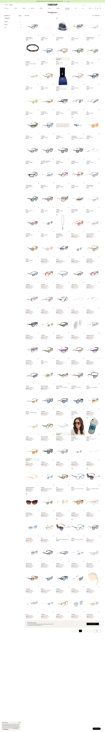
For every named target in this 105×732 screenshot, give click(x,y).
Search (84, 4)
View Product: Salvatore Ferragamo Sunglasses (47, 378)
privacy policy (6, 729)
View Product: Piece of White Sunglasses (77, 454)
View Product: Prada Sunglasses (47, 352)
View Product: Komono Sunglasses (32, 103)
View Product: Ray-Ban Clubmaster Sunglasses (32, 403)
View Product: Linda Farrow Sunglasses (93, 454)
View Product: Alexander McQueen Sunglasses (47, 429)
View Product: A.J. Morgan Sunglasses (32, 581)
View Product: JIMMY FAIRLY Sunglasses (93, 251)
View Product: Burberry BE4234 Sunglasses (47, 581)
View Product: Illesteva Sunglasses (77, 327)
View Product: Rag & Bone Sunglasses (77, 352)
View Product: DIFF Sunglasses (47, 530)
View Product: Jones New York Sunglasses (77, 276)
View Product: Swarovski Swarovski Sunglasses (32, 53)
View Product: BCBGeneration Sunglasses (32, 352)
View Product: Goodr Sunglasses (32, 454)
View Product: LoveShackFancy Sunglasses (62, 429)
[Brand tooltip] (7, 24)
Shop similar (58, 59)
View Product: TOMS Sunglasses (77, 53)
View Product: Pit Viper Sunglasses (77, 302)
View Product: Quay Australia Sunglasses (62, 505)
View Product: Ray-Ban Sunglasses (77, 251)
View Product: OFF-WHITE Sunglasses (32, 226)
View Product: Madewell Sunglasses (47, 479)
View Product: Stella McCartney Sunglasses (77, 201)
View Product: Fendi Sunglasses (93, 201)
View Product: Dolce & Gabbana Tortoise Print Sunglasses (62, 378)
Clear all (20, 15)
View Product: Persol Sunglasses (62, 53)
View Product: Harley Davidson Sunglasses (32, 555)
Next (97, 630)
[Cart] (100, 8)
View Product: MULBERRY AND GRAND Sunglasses (47, 153)
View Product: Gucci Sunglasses (32, 606)
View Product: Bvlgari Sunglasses (62, 251)
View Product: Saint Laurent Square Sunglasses (77, 378)
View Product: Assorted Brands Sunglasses (32, 29)
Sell (11, 4)
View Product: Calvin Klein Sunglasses (47, 53)
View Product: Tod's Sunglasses (32, 201)
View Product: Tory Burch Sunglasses (62, 177)
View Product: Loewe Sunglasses (47, 226)
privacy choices (15, 727)
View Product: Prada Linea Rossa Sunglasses (93, 177)
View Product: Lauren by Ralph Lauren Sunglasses (32, 479)
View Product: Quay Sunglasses (93, 103)
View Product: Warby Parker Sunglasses (47, 505)
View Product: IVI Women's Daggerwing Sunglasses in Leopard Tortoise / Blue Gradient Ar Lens (93, 479)
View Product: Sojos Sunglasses (62, 479)
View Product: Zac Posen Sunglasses (62, 103)
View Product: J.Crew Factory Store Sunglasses (62, 29)
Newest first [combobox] (97, 15)
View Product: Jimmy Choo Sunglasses (47, 177)
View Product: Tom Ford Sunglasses (77, 177)
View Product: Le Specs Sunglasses (32, 79)
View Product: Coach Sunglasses (77, 29)
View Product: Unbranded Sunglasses (47, 29)
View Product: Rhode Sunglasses (77, 226)
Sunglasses (6, 18)
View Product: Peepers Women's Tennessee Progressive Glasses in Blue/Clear (77, 479)
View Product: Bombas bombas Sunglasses (93, 429)
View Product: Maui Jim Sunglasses (32, 128)
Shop (7, 4)
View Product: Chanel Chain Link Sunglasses (93, 378)
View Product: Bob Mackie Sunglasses (77, 429)
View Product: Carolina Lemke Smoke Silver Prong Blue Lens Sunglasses (77, 128)
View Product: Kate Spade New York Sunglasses (93, 29)
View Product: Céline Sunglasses (47, 201)
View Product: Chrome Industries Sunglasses (62, 226)
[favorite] (38, 35)
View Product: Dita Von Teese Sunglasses (47, 103)
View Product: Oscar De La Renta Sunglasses (32, 505)
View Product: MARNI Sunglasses (32, 251)
